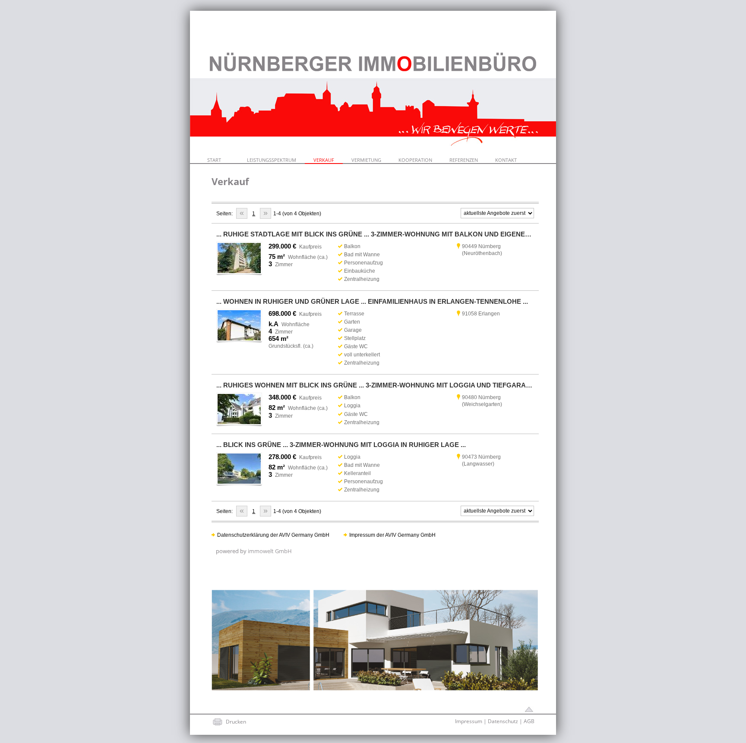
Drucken (236, 721)
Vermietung (366, 160)
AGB (529, 721)
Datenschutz (503, 721)
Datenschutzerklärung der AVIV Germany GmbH (273, 535)
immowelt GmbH (270, 551)
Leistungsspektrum (271, 160)
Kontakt (506, 160)
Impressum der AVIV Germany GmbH (392, 535)
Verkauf (323, 160)
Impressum (468, 721)
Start (214, 160)
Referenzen (463, 160)
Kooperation (415, 160)
